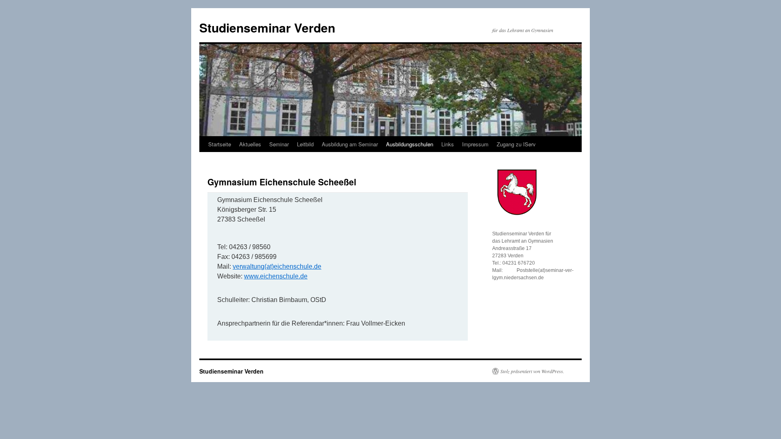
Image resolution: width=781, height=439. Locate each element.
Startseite (219, 144)
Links (447, 144)
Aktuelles (250, 144)
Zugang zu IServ (516, 144)
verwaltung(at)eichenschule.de (277, 266)
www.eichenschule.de (276, 276)
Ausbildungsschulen (409, 144)
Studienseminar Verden (267, 27)
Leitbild (305, 144)
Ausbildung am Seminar (350, 144)
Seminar (279, 144)
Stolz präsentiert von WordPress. (532, 371)
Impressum (475, 144)
